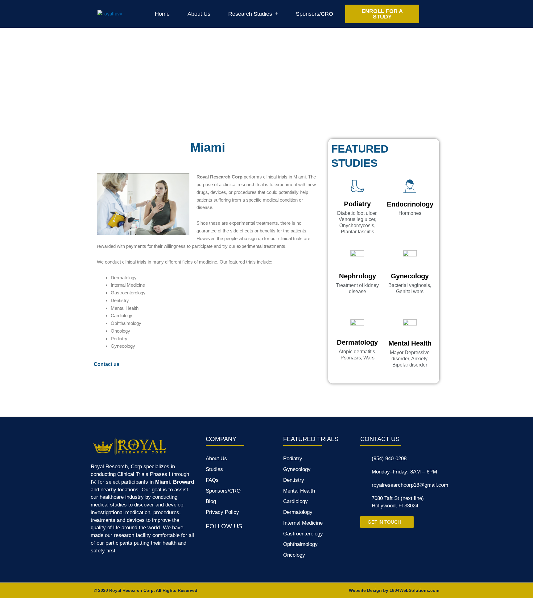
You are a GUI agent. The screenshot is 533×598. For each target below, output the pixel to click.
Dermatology (357, 342)
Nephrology (357, 276)
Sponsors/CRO (314, 14)
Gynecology (410, 276)
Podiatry (357, 204)
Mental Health (410, 343)
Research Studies (250, 14)
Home (162, 14)
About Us (199, 14)
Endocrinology (410, 204)
